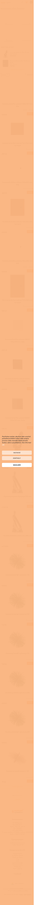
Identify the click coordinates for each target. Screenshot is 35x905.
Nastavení (16, 452)
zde (3, 444)
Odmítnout (17, 458)
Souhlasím (17, 465)
